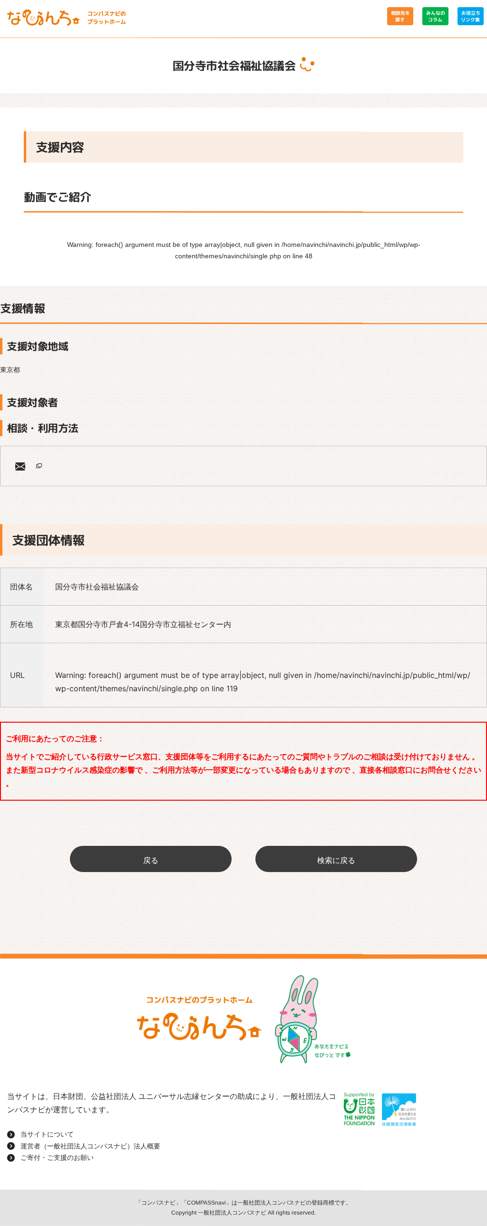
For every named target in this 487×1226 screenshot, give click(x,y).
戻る (150, 860)
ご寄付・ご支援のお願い (57, 1157)
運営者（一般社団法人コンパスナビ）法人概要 (90, 1146)
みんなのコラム (435, 16)
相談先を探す (399, 16)
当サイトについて (47, 1134)
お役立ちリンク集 (470, 16)
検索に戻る (336, 860)
